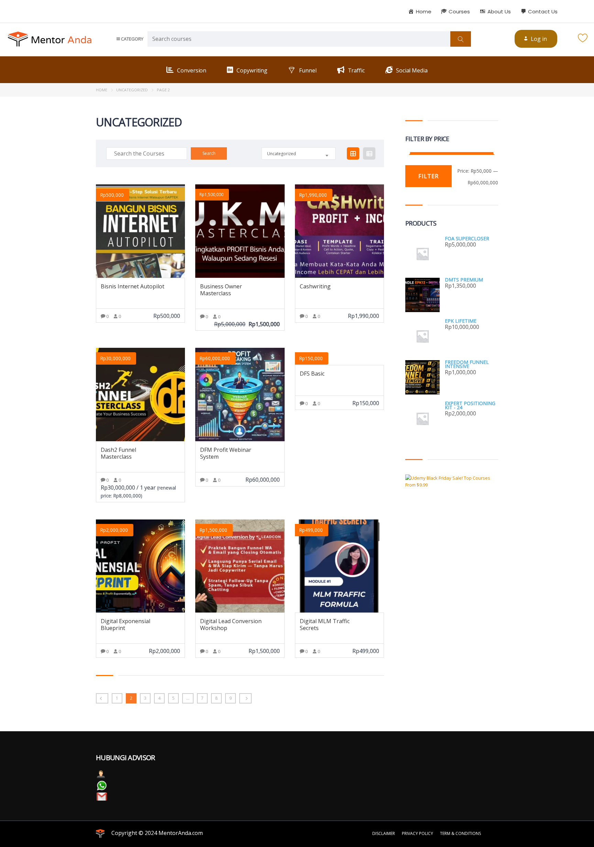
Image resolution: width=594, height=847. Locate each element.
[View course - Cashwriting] (339, 231)
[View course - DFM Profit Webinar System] (239, 394)
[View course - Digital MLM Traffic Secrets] (339, 566)
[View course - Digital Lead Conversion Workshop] (239, 566)
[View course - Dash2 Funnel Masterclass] (140, 394)
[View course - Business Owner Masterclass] (239, 231)
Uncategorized (132, 89)
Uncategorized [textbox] (281, 154)
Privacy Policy (417, 833)
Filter (428, 176)
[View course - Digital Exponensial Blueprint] (140, 566)
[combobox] (299, 153)
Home (101, 89)
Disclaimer (383, 833)
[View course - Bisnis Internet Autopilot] (140, 231)
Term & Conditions (460, 833)
